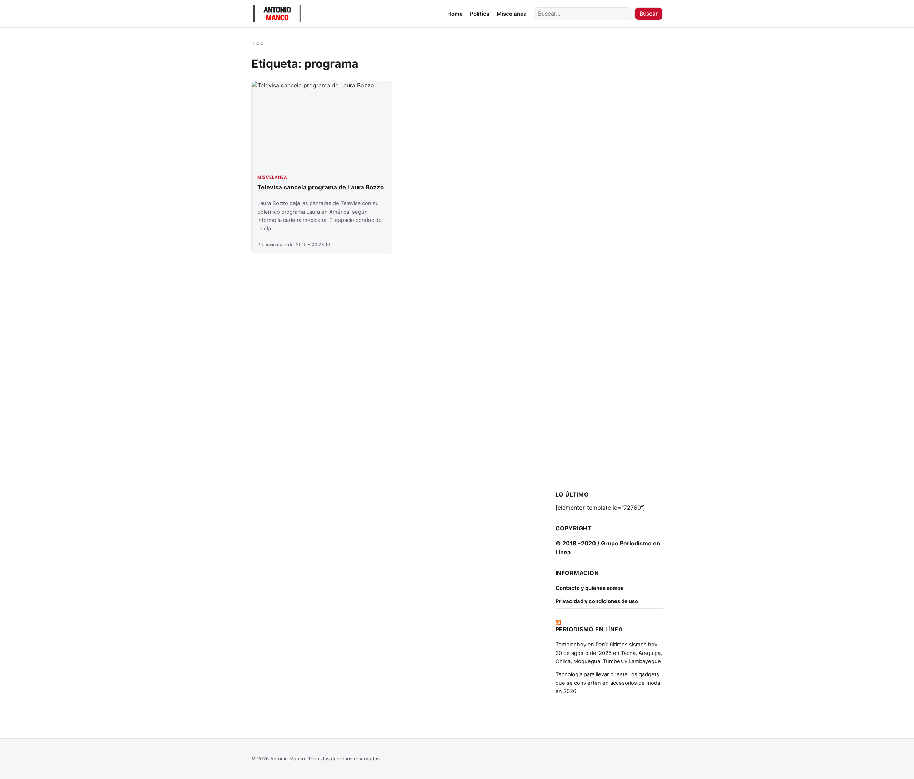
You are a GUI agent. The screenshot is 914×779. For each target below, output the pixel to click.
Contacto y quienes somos (589, 588)
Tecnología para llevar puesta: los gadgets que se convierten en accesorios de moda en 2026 (608, 682)
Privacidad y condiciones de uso (597, 601)
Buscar (648, 13)
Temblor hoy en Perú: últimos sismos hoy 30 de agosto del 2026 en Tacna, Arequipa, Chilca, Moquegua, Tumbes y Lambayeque (609, 653)
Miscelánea (512, 13)
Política (479, 13)
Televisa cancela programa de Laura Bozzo (320, 187)
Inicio (257, 43)
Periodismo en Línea (589, 629)
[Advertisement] (609, 146)
